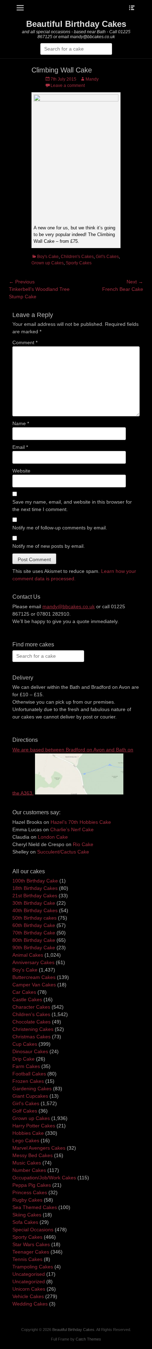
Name (20, 423)
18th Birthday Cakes (35, 888)
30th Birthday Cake (33, 903)
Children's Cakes (77, 256)
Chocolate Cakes (31, 1022)
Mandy (92, 79)
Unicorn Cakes (28, 1289)
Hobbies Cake (28, 1133)
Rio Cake (83, 844)
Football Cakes (29, 1074)
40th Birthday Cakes (35, 910)
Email (20, 447)
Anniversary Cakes (33, 962)
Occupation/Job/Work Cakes (44, 1177)
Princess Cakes (29, 1192)
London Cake (53, 837)
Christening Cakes (32, 1029)
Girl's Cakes (107, 256)
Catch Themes (88, 1339)
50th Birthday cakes (34, 918)
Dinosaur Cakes (30, 1051)
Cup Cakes (24, 1044)
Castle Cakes (27, 999)
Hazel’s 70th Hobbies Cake (81, 822)
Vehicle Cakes (28, 1296)
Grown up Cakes (47, 262)
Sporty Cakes (79, 262)
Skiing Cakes (26, 1215)
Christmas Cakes (31, 1036)
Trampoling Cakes (32, 1266)
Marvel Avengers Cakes (38, 1148)
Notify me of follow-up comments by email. (59, 527)
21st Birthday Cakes (34, 895)
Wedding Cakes (30, 1304)
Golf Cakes (24, 1111)
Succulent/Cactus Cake (63, 852)
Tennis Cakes (27, 1259)
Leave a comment (68, 85)
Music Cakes (26, 1163)
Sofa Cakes (25, 1222)
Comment (24, 342)
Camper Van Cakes (34, 984)
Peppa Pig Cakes (31, 1185)
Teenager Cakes (30, 1252)
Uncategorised (28, 1274)
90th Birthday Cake (33, 947)
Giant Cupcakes (30, 1096)
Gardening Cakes (32, 1088)
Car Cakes (24, 992)
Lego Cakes (25, 1140)
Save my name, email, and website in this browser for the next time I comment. (72, 505)
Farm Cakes (26, 1066)
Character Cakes (31, 1007)
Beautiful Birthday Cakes (76, 24)
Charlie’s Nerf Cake (72, 829)
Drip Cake (23, 1059)
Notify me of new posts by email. (48, 546)
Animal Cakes (27, 955)
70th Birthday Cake (33, 932)
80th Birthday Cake (33, 940)
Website (21, 471)
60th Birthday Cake (33, 925)
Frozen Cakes (28, 1081)
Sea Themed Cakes (34, 1207)
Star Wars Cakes (31, 1244)
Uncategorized (28, 1281)
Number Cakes (29, 1170)
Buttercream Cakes (33, 977)
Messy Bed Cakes (32, 1155)
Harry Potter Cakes (33, 1125)
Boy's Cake (48, 256)
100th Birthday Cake (35, 881)
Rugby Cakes (27, 1200)
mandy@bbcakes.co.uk (68, 606)
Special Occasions (32, 1229)
